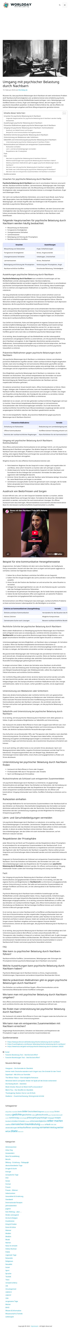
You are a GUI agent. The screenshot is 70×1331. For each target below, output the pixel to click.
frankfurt (8, 1115)
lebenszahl (59, 1115)
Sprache (8, 1273)
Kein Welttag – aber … (13, 1212)
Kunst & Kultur (10, 1227)
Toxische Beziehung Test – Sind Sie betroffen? (21, 1055)
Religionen (9, 1261)
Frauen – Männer (11, 1190)
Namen (8, 1243)
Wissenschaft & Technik (14, 1314)
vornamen (44, 1127)
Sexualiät (8, 1264)
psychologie (42, 1117)
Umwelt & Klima (11, 1283)
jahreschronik (42, 1114)
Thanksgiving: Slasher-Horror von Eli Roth (20, 1093)
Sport (7, 1270)
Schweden (21, 1121)
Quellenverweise (10, 174)
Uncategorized (10, 1289)
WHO (7, 1307)
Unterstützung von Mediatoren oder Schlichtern (21, 137)
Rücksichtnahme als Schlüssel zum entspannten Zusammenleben (27, 144)
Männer (8, 1230)
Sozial (7, 1052)
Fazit (5, 153)
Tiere (7, 1280)
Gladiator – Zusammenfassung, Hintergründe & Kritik (24, 1096)
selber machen (55, 1120)
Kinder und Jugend (12, 1215)
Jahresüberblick (11, 1206)
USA (52, 1124)
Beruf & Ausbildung (12, 1156)
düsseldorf (47, 1111)
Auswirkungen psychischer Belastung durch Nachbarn (23, 123)
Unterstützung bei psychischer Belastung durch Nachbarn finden (28, 142)
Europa (52, 1111)
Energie (8, 1172)
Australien (15, 1111)
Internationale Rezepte (13, 1202)
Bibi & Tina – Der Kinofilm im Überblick (19, 1090)
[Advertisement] (35, 23)
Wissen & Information (13, 1310)
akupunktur (8, 1111)
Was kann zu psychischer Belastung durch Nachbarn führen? (26, 158)
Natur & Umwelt (11, 1246)
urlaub (47, 1124)
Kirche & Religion (11, 1218)
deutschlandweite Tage (13, 1165)
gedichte (17, 1114)
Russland (8, 1121)
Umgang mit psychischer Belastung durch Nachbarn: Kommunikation (29, 128)
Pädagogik (50, 1118)
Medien (8, 1233)
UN (6, 1286)
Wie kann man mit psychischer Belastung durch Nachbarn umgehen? (29, 167)
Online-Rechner (11, 1249)
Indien (33, 1115)
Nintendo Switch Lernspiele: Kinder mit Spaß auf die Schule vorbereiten (31, 1081)
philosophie (32, 1117)
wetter (60, 1127)
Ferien (7, 1181)
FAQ (5, 156)
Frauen (8, 1187)
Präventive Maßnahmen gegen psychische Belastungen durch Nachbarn (30, 125)
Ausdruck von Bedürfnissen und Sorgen (19, 130)
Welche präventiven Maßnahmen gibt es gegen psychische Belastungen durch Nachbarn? (32, 164)
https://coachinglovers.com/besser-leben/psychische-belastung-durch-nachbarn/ (36, 1044)
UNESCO (8, 1292)
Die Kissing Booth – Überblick (15, 1084)
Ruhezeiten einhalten (13, 147)
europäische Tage (11, 1175)
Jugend (7, 1209)
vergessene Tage (11, 1301)
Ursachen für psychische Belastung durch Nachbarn (22, 116)
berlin (20, 1111)
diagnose (41, 1112)
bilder (25, 1111)
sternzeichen (17, 1124)
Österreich (20, 1131)
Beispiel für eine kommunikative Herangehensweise (23, 132)
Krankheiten (9, 1221)
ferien (57, 1111)
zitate (14, 1131)
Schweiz (28, 1121)
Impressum (34, 1326)
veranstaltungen (11, 1128)
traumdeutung (32, 1124)
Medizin (8, 1236)
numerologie (22, 1118)
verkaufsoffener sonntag (28, 1127)
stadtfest (8, 1124)
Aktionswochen (10, 1147)
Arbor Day (9, 1150)
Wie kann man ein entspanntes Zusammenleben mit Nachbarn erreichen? (31, 172)
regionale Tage (10, 1255)
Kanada (53, 1115)
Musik (7, 1239)
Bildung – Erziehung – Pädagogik (17, 1162)
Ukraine (42, 1124)
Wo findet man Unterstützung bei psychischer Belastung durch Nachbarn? (31, 169)
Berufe (7, 1159)
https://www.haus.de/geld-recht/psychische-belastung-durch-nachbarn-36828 (35, 1046)
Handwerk (9, 1199)
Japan (49, 1115)
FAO (6, 1178)
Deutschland (33, 1111)
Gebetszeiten (10, 1193)
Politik (7, 1252)
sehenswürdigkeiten (38, 1121)
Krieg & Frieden (11, 1224)
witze (7, 1131)
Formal (8, 1184)
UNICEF (8, 1295)
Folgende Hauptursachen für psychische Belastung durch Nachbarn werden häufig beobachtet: (33, 119)
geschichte (26, 1114)
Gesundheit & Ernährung (14, 1196)
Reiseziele (9, 1258)
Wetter (8, 1304)
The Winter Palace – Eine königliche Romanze (21, 1078)
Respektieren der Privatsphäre (16, 151)
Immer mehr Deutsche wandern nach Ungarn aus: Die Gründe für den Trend (33, 1071)
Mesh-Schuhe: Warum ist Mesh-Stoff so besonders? (23, 1087)
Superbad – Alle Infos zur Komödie (17, 1074)
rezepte (57, 1117)
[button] (59, 5)
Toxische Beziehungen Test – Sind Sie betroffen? (22, 1057)
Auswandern (9, 1153)
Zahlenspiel (9, 1317)
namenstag (14, 1117)
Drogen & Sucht (11, 1168)
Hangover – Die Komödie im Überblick (19, 1068)
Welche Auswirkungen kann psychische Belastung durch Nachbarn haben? (31, 160)
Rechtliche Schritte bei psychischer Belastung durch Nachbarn (26, 135)
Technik (8, 1277)
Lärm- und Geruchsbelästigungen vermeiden (21, 149)
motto (6, 1118)
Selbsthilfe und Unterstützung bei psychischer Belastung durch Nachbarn (30, 140)
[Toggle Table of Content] (63, 113)
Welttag (53, 1127)
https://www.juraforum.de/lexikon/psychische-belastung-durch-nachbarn (33, 1042)
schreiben (14, 1121)
